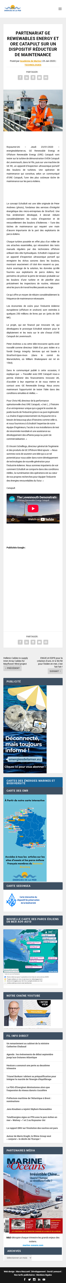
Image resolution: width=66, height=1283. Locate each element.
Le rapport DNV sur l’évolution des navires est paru (32, 1128)
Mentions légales (44, 1275)
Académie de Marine (30, 61)
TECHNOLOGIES (33, 65)
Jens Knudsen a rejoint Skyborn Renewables (29, 1109)
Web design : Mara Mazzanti (17, 1271)
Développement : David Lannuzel (46, 1271)
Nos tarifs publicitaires (24, 1275)
